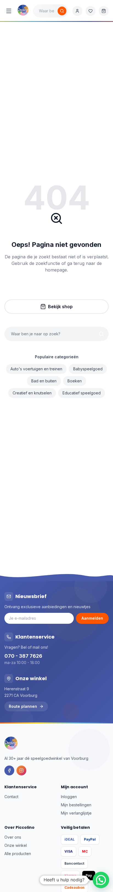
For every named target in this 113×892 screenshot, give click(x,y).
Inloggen (69, 796)
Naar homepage (60, 288)
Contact (11, 796)
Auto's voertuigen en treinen (36, 368)
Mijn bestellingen (76, 804)
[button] (101, 880)
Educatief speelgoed (82, 393)
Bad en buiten (43, 381)
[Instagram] (21, 770)
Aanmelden (92, 618)
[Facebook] (9, 770)
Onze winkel (15, 845)
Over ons (12, 837)
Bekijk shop (60, 306)
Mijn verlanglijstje (76, 813)
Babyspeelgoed (88, 368)
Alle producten (17, 853)
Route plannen (23, 706)
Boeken (74, 381)
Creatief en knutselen (32, 393)
